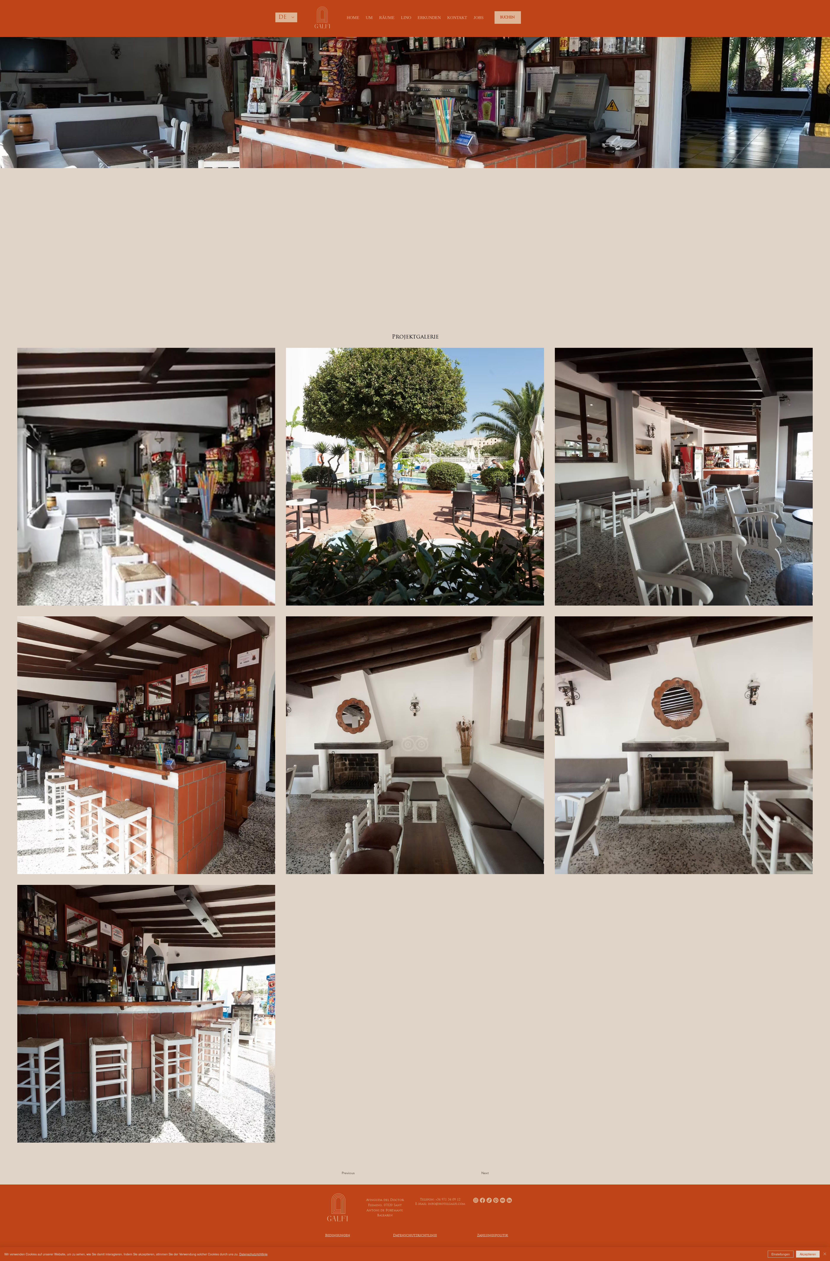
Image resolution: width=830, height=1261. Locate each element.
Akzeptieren (808, 1254)
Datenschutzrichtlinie (253, 1254)
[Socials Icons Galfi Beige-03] (482, 1200)
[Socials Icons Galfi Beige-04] (495, 1200)
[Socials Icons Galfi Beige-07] (502, 1200)
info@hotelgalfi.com (446, 1204)
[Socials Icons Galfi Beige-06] (509, 1200)
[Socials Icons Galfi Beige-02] (475, 1200)
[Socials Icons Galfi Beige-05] (489, 1200)
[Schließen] (824, 1254)
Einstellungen (780, 1254)
